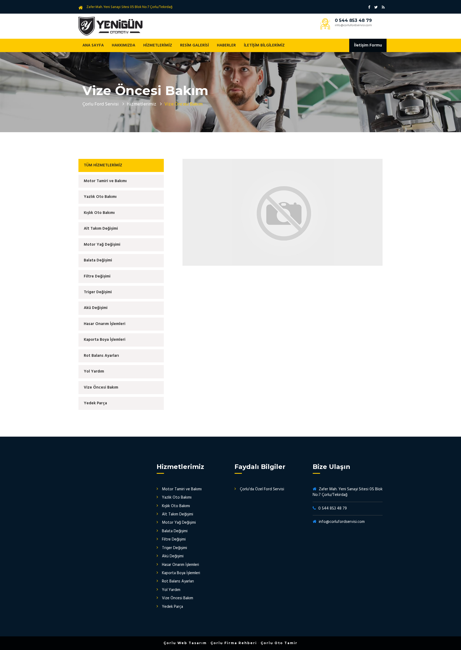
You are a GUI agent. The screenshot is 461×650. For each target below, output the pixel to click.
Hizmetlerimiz (141, 104)
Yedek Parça (95, 403)
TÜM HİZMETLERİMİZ (103, 165)
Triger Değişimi (98, 292)
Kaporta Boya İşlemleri (104, 339)
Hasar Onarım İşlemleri (104, 324)
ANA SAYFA (93, 45)
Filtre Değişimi (97, 276)
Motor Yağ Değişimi (102, 244)
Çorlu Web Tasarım (185, 643)
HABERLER (226, 45)
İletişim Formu (368, 45)
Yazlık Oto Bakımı (100, 197)
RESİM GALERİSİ (194, 45)
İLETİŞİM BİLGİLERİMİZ (264, 45)
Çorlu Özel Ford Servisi (110, 26)
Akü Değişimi (96, 308)
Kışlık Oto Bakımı (99, 213)
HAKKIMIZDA (123, 45)
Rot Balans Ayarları (101, 356)
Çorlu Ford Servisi (100, 104)
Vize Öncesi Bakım (101, 387)
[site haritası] (383, 7)
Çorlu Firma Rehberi (233, 643)
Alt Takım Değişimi (101, 228)
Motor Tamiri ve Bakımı (105, 181)
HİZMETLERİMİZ (157, 45)
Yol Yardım (94, 371)
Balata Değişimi (98, 260)
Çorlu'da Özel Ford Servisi (262, 489)
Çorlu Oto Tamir (279, 643)
